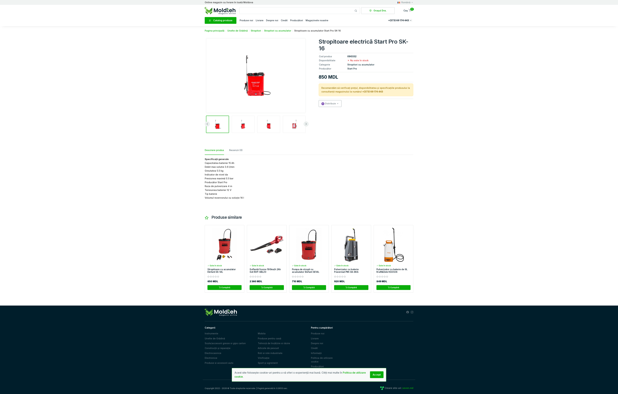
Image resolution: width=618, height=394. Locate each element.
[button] (407, 10)
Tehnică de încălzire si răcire (274, 343)
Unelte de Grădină (215, 338)
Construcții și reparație (217, 348)
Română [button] (405, 2)
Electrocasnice (213, 353)
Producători (296, 20)
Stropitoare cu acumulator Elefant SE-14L (221, 270)
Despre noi (272, 20)
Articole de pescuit (268, 348)
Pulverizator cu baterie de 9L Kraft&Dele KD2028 (391, 270)
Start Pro (352, 68)
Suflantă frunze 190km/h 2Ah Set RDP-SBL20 (265, 270)
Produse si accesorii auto (219, 363)
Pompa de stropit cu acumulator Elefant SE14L (305, 270)
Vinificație (263, 358)
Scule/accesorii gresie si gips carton (225, 343)
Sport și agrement (268, 363)
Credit (284, 20)
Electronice (211, 358)
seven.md (407, 388)
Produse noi (246, 20)
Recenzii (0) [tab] (236, 150)
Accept (377, 374)
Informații (316, 353)
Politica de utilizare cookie (322, 360)
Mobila (262, 333)
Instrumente (211, 333)
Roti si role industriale (270, 353)
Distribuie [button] (330, 103)
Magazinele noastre (317, 20)
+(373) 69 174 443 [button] (398, 20)
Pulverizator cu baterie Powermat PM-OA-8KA (346, 270)
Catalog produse (222, 20)
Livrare (259, 20)
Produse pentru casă (269, 338)
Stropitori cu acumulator (360, 64)
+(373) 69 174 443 (372, 91)
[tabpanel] (309, 178)
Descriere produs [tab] (214, 150)
